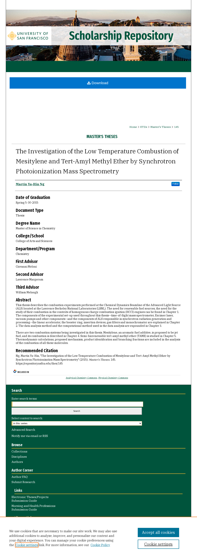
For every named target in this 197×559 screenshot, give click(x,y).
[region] (98, 538)
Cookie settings (27, 545)
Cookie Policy (100, 545)
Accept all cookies (158, 532)
